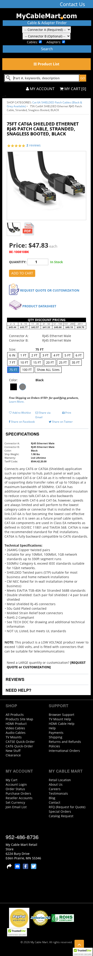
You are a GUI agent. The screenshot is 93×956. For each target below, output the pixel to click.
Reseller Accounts (19, 798)
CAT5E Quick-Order (20, 741)
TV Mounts (14, 737)
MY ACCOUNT (41, 88)
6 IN (12, 355)
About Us (56, 784)
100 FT (27, 369)
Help (52, 728)
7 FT (12, 362)
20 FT (50, 362)
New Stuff (13, 750)
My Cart (11, 780)
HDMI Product (16, 723)
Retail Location (60, 780)
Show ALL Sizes (48, 369)
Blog (52, 798)
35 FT (76, 362)
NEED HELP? (18, 690)
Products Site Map (19, 719)
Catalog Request (61, 816)
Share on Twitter (62, 422)
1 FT (23, 355)
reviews (33, 145)
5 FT (68, 355)
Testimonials (58, 793)
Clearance (13, 755)
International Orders (64, 750)
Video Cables (15, 728)
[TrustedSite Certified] (82, 952)
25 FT (63, 362)
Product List (48, 64)
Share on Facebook (22, 422)
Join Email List (16, 807)
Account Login (16, 784)
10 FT (24, 362)
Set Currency (15, 802)
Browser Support (61, 714)
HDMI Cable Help (61, 723)
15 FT (37, 362)
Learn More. (16, 402)
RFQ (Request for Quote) (67, 807)
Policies (54, 746)
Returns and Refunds (65, 741)
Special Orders (60, 811)
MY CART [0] (74, 88)
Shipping (55, 737)
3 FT (45, 355)
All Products (15, 714)
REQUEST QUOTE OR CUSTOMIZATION (49, 290)
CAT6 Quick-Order (19, 746)
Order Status (15, 789)
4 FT (56, 355)
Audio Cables (16, 732)
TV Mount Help (60, 719)
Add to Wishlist (21, 413)
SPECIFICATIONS (22, 434)
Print (68, 413)
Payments (56, 732)
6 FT (79, 355)
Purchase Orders (18, 793)
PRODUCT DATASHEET (39, 306)
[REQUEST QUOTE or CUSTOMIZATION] (46, 664)
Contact (54, 802)
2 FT (34, 355)
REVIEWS (14, 679)
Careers (54, 789)
